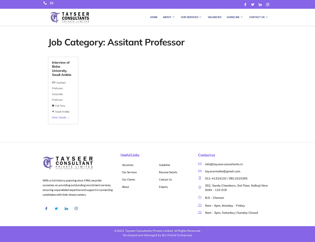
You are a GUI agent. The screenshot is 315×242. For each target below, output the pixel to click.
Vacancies (214, 17)
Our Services (189, 17)
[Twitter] (253, 4)
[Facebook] (245, 4)
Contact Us (257, 17)
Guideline (233, 17)
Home (154, 17)
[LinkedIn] (260, 4)
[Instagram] (267, 4)
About (167, 17)
